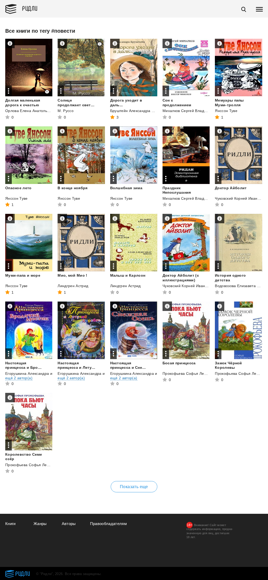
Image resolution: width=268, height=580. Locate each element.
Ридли (30, 8)
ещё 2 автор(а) (18, 378)
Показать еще (134, 486)
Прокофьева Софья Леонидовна (192, 373)
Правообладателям (108, 523)
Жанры (40, 523)
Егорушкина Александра (27, 373)
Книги (10, 523)
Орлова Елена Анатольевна (30, 111)
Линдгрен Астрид (73, 286)
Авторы (69, 523)
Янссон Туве (226, 111)
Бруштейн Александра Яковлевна (140, 111)
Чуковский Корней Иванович (240, 198)
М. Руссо (66, 111)
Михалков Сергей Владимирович (192, 111)
